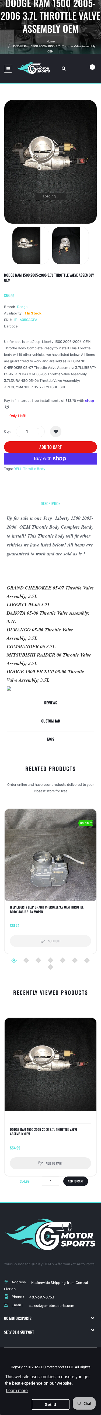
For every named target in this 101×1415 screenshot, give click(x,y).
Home (51, 41)
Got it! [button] (50, 1404)
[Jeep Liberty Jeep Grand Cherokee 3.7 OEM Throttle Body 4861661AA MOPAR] (50, 855)
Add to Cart (50, 447)
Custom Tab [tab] (50, 721)
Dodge (22, 307)
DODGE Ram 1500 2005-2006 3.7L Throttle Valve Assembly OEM (43, 1131)
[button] (10, 855)
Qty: (7, 431)
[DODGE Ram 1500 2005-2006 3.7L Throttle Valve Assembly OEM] (30, 245)
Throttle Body (34, 469)
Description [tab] (51, 503)
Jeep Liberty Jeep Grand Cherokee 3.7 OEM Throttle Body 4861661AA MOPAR (46, 909)
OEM (17, 469)
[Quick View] (11, 836)
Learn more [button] (17, 1390)
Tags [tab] (50, 739)
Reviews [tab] (50, 702)
